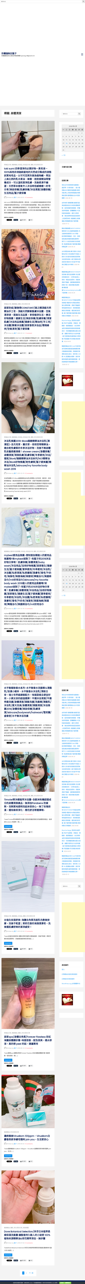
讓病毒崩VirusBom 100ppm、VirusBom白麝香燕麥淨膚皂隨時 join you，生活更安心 (27, 1137)
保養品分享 (7, 165)
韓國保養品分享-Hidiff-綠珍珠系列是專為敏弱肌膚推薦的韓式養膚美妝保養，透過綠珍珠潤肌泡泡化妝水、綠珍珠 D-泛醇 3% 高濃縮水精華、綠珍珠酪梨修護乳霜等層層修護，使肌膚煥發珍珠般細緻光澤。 (71, 354)
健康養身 (14, 165)
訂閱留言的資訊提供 (68, 979)
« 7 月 (63, 155)
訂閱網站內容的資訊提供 (69, 974)
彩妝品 (20, 165)
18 (66, 143)
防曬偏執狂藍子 (9, 53)
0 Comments (29, 197)
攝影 (32, 165)
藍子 (15, 197)
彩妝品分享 (26, 165)
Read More (8, 826)
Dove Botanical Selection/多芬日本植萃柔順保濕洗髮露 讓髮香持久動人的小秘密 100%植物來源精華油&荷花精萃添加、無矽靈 (27, 1235)
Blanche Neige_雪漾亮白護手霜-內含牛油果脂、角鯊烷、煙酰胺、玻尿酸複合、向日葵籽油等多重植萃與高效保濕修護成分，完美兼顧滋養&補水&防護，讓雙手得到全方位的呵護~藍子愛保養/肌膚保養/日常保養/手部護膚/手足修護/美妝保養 (71, 330)
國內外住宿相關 (15, 551)
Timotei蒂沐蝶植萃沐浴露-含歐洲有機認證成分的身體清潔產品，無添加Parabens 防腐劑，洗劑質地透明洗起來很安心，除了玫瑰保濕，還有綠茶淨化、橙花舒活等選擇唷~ (27, 805)
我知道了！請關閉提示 (65, 1283)
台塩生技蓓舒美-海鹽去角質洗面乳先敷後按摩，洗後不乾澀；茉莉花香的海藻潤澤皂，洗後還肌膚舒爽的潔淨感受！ (27, 923)
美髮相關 (26, 1228)
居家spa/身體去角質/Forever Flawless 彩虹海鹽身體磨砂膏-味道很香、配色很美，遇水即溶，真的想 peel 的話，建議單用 (28, 1040)
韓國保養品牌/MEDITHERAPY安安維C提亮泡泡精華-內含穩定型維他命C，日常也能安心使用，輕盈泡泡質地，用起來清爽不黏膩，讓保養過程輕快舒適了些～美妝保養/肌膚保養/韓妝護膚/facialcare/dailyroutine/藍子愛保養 (71, 282)
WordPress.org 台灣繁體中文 (71, 983)
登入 (63, 969)
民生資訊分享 (38, 165)
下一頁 (31, 1273)
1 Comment (28, 333)
